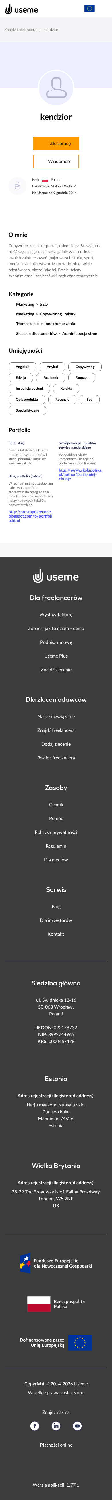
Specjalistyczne (27, 410)
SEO (44, 305)
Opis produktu (27, 399)
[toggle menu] (102, 8)
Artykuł (52, 367)
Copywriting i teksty (57, 314)
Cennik (56, 805)
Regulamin (56, 846)
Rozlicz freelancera (56, 758)
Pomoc (56, 818)
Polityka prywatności (56, 832)
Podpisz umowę (56, 642)
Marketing (25, 305)
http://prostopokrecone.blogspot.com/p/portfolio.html (30, 516)
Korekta (66, 388)
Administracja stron (79, 334)
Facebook (50, 377)
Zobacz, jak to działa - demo (56, 628)
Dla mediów (56, 860)
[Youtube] (77, 1426)
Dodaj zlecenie (56, 744)
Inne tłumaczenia (60, 324)
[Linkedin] (56, 1426)
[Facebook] (35, 1426)
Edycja (21, 377)
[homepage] (18, 8)
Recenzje (62, 399)
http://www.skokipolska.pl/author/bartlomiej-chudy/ (80, 474)
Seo (89, 399)
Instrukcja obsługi (29, 388)
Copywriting (85, 367)
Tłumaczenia (27, 324)
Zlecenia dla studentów (36, 334)
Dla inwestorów (56, 920)
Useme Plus (56, 656)
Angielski (22, 367)
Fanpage (82, 377)
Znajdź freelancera (20, 30)
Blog (56, 906)
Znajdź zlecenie (56, 670)
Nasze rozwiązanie (56, 716)
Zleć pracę (60, 143)
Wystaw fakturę (56, 615)
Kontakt (56, 934)
